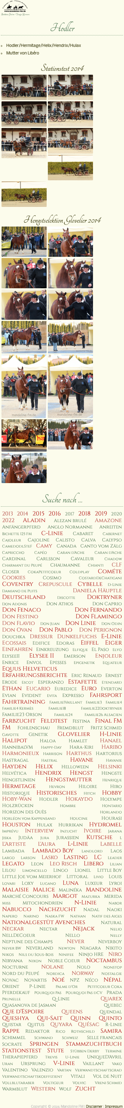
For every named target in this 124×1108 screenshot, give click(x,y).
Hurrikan (70, 825)
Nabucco (16, 909)
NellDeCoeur (18, 935)
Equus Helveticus (29, 669)
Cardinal (14, 559)
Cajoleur (11, 540)
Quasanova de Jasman (29, 1005)
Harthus (78, 753)
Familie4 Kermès (17, 708)
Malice (44, 890)
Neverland (39, 948)
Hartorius (109, 753)
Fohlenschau (33, 728)
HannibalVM (17, 747)
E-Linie (111, 636)
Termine (113, 1051)
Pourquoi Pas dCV (84, 992)
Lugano (48, 883)
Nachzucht (57, 909)
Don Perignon (100, 630)
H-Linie (111, 734)
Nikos (8, 954)
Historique (16, 793)
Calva (88, 540)
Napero (9, 916)
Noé (58, 980)
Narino (31, 916)
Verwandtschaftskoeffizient (32, 1076)
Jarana (115, 831)
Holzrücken (17, 805)
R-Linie (113, 1024)
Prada (114, 992)
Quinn (80, 1018)
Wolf (65, 1089)
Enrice (10, 662)
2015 (39, 514)
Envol (34, 662)
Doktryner (104, 597)
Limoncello (34, 870)
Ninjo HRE (91, 954)
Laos (116, 851)
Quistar (11, 1024)
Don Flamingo (99, 616)
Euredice (65, 689)
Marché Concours (25, 896)
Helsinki (110, 766)
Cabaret (83, 534)
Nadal (91, 910)
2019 (101, 514)
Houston (16, 825)
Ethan (12, 688)
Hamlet (78, 741)
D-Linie (115, 584)
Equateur (112, 662)
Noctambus (104, 960)
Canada (66, 546)
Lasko (50, 857)
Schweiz (70, 1038)
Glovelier (74, 734)
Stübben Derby (84, 1051)
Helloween (75, 767)
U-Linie (72, 1057)
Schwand (43, 1038)
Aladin (34, 520)
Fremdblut (70, 728)
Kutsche (99, 837)
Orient (10, 986)
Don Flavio (18, 623)
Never (75, 941)
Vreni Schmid (108, 1083)
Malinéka (70, 890)
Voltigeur (53, 1083)
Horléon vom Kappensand (29, 818)
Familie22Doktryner (101, 708)
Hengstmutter (69, 779)
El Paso (100, 649)
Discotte (66, 597)
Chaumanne (65, 565)
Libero (94, 864)
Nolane (52, 967)
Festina (81, 721)
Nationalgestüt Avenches (43, 922)
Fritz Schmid (106, 728)
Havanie (114, 760)
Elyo (117, 649)
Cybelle (90, 584)
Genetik (38, 734)
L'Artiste (14, 844)
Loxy (28, 883)
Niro (115, 954)
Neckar (13, 929)
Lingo (60, 870)
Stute (55, 1050)
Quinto (110, 1018)
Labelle (111, 844)
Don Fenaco (21, 610)
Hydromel (105, 825)
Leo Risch (63, 864)
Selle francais (104, 1037)
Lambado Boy (53, 851)
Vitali (78, 1076)
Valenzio (42, 1070)
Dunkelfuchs (77, 636)
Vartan (64, 1070)
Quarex (111, 998)
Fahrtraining (23, 702)
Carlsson (48, 559)
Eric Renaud (86, 675)
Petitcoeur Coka (105, 986)
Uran (7, 1064)
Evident (31, 695)
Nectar (48, 929)
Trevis (51, 1057)
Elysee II (41, 656)
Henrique (112, 780)
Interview (39, 831)
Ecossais (14, 643)
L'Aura (46, 844)
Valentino (15, 1070)
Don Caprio (107, 604)
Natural (111, 923)
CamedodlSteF (17, 546)
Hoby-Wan (17, 799)
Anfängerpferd (21, 527)
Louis (115, 877)
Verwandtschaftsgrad (98, 1070)
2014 (22, 514)
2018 (84, 514)
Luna (71, 883)
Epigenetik (84, 662)
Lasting (76, 857)
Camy (44, 546)
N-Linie (85, 903)
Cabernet (112, 534)
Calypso (112, 540)
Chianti (96, 565)
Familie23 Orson (22, 714)
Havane (81, 760)
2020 (116, 514)
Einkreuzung (52, 649)
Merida (113, 896)
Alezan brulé (70, 521)
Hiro (116, 786)
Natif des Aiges (107, 916)
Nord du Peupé (20, 973)
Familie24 (63, 714)
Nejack (84, 929)
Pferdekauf (16, 992)
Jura (44, 838)
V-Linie (64, 1063)
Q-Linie (61, 999)
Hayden (14, 766)
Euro (89, 688)
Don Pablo (55, 630)
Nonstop (113, 967)
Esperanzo (51, 682)
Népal (113, 980)
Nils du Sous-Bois (36, 954)
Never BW (11, 948)
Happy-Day (51, 747)
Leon (37, 864)
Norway (83, 973)
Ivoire (92, 831)
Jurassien (67, 838)
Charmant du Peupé (22, 565)
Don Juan (50, 623)
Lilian (116, 864)
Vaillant (93, 1064)
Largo (8, 858)
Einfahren (17, 649)
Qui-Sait (49, 1018)
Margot (65, 896)
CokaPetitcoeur (44, 572)
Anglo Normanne (70, 527)
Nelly (116, 935)
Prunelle (11, 999)
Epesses (58, 662)
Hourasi (111, 818)
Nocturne (15, 967)
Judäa (25, 838)
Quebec (113, 1005)
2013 (7, 514)
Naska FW (54, 916)
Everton (111, 689)
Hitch (89, 793)
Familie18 (57, 708)
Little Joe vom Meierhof (31, 877)
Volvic (79, 1083)
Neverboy (110, 942)
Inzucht (68, 831)
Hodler (48, 799)
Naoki (114, 910)
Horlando (111, 812)
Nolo (83, 967)
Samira (111, 1031)
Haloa (48, 741)
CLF (117, 565)
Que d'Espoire (23, 1011)
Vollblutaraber (18, 1083)
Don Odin (111, 623)
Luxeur (94, 883)
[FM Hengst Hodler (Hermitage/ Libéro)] (24, 273)
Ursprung (33, 1064)
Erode (9, 682)
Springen (44, 1044)
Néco (91, 980)
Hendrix (48, 773)
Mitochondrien (43, 903)
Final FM (108, 721)
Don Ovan (17, 630)
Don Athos (59, 604)
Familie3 (94, 702)
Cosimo (52, 578)
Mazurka (91, 896)
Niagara (90, 948)
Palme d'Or (67, 986)
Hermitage (19, 786)
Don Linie (80, 623)
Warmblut (14, 1089)
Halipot (14, 740)
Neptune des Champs (27, 942)
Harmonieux (20, 753)
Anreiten (110, 527)
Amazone (108, 520)
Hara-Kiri (81, 747)
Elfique (80, 649)
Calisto (65, 540)
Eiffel (90, 643)
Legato (13, 864)
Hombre (68, 806)
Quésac (88, 1024)
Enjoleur (108, 656)
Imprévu (10, 831)
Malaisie (15, 890)
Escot (27, 682)
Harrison (52, 754)
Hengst (81, 773)
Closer (10, 572)
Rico (60, 1031)
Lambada (13, 851)
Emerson (74, 656)
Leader (115, 858)
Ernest (113, 675)
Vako (117, 1064)
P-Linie (37, 986)
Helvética (14, 773)
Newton (66, 948)
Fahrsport (106, 695)
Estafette (82, 682)
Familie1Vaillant (65, 702)
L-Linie (78, 844)
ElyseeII (11, 656)
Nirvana (12, 961)
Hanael (111, 740)
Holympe (111, 799)
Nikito (114, 948)
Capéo (40, 552)
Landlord (92, 851)
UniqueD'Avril (104, 1057)
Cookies (13, 577)
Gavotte (10, 734)
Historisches (56, 793)
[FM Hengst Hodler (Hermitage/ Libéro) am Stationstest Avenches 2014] (70, 114)
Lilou (9, 870)
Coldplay (79, 572)
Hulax (44, 825)
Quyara (61, 1024)
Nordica (55, 973)
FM (6, 727)
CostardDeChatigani (100, 578)
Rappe (11, 1031)
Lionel (83, 870)
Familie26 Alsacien (103, 714)
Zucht (85, 1089)
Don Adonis (14, 604)
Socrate (12, 1044)
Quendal (111, 1012)
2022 (8, 520)
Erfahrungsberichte (34, 675)
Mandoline (104, 890)
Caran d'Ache (71, 552)
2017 (69, 514)
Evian (9, 695)
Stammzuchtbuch (94, 1044)
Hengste (111, 773)
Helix (44, 766)
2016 (54, 514)
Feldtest (54, 721)
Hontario (112, 806)
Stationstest (21, 1050)
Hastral (49, 760)
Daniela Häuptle (97, 590)
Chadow (113, 559)
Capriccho (13, 552)
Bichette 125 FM (17, 534)
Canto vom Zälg (101, 546)
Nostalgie (111, 973)
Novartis (35, 980)
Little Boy (109, 870)
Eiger (113, 643)
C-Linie (52, 533)
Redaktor (37, 1031)
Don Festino (20, 616)
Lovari (8, 883)
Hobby (112, 793)
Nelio (116, 929)
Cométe (110, 571)
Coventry (17, 584)
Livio (99, 877)
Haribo (111, 747)
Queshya (15, 1018)
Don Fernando (98, 610)
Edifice (41, 643)
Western (43, 1089)
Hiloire (88, 786)
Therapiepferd (20, 1057)
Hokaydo (79, 799)
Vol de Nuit (107, 1076)
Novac (10, 980)
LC (98, 857)
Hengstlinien (18, 780)
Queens (71, 1011)
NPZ (74, 980)
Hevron (57, 786)
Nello (72, 935)
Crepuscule (55, 584)
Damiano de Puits (19, 591)
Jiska (6, 838)
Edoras (65, 643)
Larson (28, 858)
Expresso (73, 695)
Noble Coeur (64, 961)
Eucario (38, 688)
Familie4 (114, 702)
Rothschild (83, 1031)
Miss (6, 903)
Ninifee (66, 954)
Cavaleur (82, 559)
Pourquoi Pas (47, 992)
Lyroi (115, 883)
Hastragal (15, 760)
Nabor (115, 903)
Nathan (78, 916)
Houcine (79, 818)
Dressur (41, 636)
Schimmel (14, 1037)
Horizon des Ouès (24, 812)
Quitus (35, 1024)
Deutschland (23, 597)
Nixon (35, 961)
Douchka (13, 637)
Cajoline (38, 540)
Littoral (77, 877)
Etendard (112, 682)
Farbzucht (19, 721)
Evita (52, 695)
